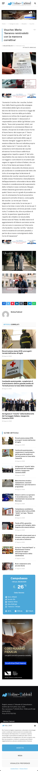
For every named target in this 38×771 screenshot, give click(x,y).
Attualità (26, 47)
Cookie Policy (15, 768)
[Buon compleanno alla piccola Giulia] (7, 566)
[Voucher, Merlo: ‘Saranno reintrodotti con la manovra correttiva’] (19, 63)
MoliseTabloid (8, 45)
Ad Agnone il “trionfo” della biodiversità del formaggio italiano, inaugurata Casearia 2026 (18, 416)
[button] (35, 726)
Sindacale (32, 47)
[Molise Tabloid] (20, 3)
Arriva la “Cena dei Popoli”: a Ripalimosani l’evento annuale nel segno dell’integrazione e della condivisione (25, 551)
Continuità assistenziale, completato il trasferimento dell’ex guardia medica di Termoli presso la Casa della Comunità (17, 383)
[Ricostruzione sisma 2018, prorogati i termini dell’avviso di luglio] (19, 338)
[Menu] (3, 3)
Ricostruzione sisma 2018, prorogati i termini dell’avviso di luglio (25, 440)
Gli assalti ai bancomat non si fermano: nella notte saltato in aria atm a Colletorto (25, 537)
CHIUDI (34, 751)
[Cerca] (35, 3)
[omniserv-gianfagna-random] (19, 97)
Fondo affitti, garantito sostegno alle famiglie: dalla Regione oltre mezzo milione (25, 525)
